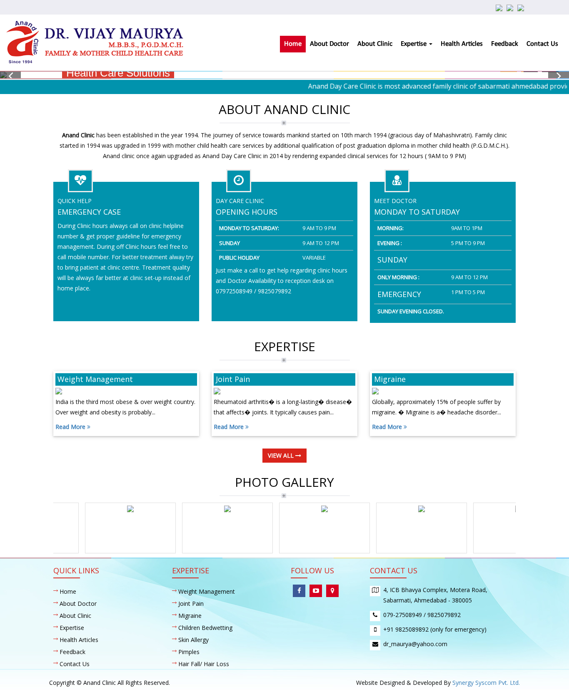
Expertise (414, 43)
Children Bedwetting (205, 628)
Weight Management (206, 591)
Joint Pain (191, 603)
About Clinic (374, 43)
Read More (71, 427)
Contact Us (542, 43)
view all (281, 455)
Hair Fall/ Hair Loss (203, 664)
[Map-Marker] (332, 591)
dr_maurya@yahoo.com (415, 644)
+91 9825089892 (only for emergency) (435, 629)
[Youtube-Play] (315, 591)
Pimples (189, 652)
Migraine (190, 616)
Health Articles (462, 43)
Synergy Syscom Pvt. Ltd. (486, 683)
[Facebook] (299, 591)
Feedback (504, 43)
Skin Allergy (193, 640)
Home (293, 43)
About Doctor (329, 43)
